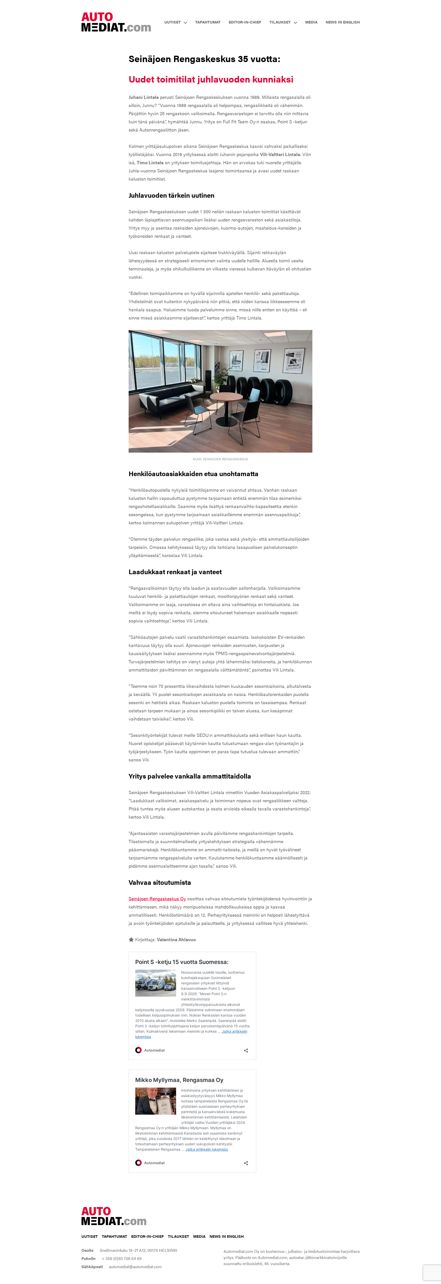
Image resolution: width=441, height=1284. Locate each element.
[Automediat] (116, 21)
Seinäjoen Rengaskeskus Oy (157, 898)
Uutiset (89, 1236)
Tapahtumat (207, 22)
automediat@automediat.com (135, 1266)
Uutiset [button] (172, 22)
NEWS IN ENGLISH (343, 22)
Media (311, 22)
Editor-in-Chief (245, 22)
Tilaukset (178, 1236)
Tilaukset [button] (280, 22)
